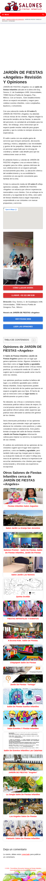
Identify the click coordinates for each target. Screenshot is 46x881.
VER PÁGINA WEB (23, 319)
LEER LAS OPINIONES (23, 327)
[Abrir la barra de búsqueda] (43, 15)
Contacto (23, 876)
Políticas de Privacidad (21, 874)
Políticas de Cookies (35, 874)
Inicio (3, 19)
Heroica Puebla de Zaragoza (15, 19)
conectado (26, 854)
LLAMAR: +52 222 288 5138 (23, 295)
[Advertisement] (23, 47)
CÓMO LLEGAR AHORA (23, 288)
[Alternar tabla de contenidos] (32, 340)
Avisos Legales (9, 874)
